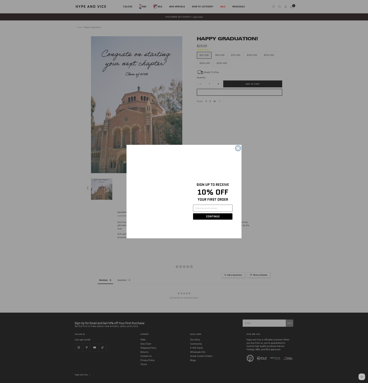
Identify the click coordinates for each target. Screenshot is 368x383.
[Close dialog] (238, 148)
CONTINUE (213, 216)
